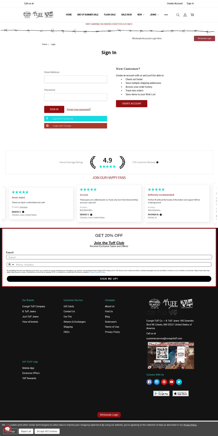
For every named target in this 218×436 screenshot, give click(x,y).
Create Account (175, 3)
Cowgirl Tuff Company (33, 306)
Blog (107, 316)
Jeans (153, 14)
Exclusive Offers (31, 373)
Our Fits (68, 316)
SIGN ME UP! (109, 279)
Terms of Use (112, 326)
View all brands (30, 321)
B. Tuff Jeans (29, 311)
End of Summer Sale (87, 14)
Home (69, 14)
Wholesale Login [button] (204, 38)
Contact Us (69, 311)
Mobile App (28, 368)
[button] (157, 162)
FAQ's (67, 332)
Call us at (29, 3)
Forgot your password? (79, 109)
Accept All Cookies (47, 431)
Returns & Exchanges (75, 321)
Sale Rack (126, 14)
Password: (49, 90)
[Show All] (166, 14)
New (139, 14)
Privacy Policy (94, 272)
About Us (109, 306)
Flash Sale (110, 14)
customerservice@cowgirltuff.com (164, 338)
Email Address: (52, 72)
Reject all (26, 431)
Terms (103, 272)
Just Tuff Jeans (30, 316)
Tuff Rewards (29, 378)
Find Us (109, 311)
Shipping (68, 326)
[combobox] (11, 264)
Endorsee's (111, 321)
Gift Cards (69, 306)
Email (10, 252)
